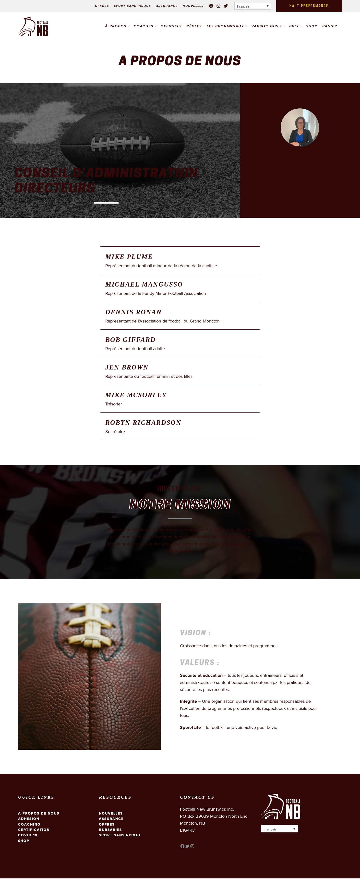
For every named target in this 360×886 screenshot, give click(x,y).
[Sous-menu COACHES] (155, 26)
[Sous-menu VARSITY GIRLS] (284, 26)
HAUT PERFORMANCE (309, 5)
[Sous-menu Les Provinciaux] (246, 26)
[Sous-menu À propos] (129, 26)
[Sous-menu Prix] (301, 26)
